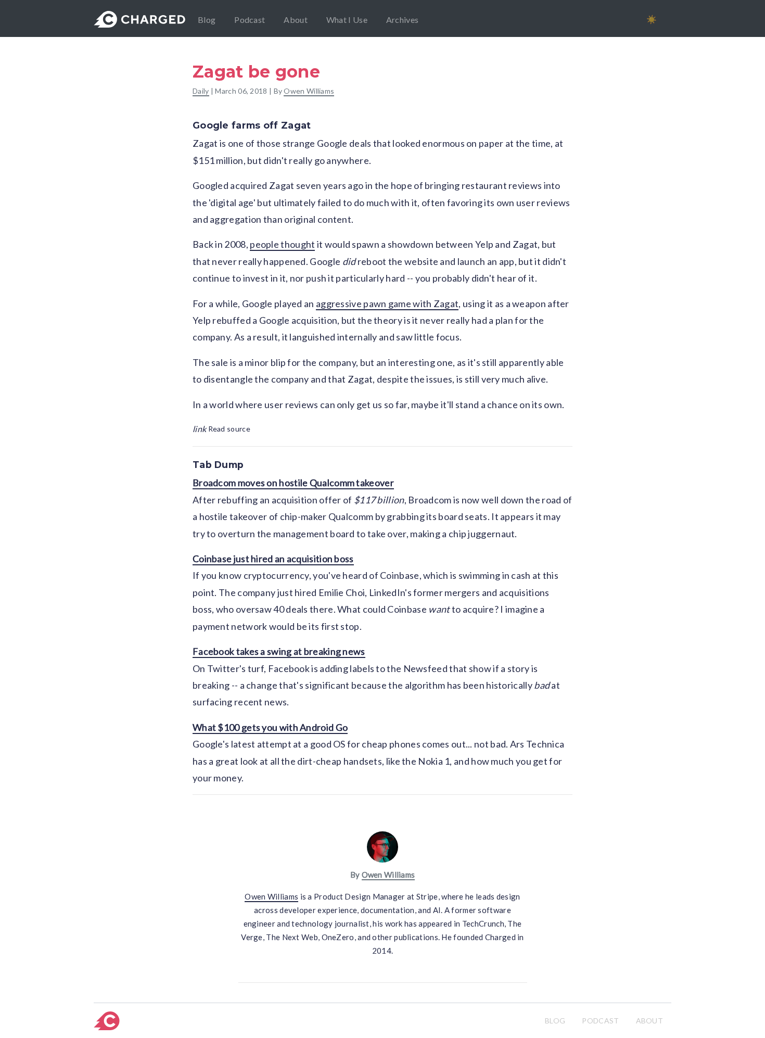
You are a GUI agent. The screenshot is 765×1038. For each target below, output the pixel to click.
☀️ (651, 19)
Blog (206, 19)
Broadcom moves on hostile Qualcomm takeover (293, 482)
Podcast (249, 19)
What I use (346, 19)
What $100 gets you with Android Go (270, 727)
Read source (221, 428)
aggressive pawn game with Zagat (387, 303)
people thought (282, 244)
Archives (402, 19)
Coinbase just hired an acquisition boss (273, 558)
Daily (201, 90)
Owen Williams (309, 90)
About (296, 19)
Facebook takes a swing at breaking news (279, 651)
